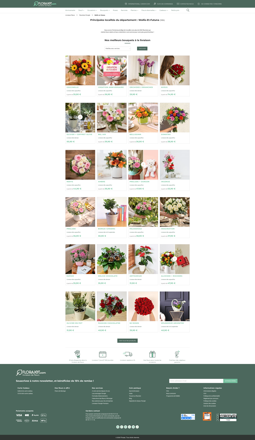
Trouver (142, 48)
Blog (130, 398)
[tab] (71, 10)
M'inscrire (230, 381)
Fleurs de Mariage (60, 391)
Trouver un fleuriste (135, 396)
